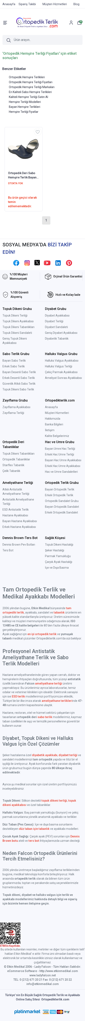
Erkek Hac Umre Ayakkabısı (62, 466)
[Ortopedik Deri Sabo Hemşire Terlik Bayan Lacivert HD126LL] (23, 148)
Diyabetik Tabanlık (56, 338)
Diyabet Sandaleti (56, 327)
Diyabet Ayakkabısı (57, 315)
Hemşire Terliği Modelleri (25, 102)
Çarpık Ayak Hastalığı (58, 561)
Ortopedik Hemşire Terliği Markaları (31, 87)
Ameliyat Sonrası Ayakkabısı (63, 378)
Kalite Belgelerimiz (57, 436)
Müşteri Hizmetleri (57, 412)
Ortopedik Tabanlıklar (16, 459)
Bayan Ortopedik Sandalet (62, 506)
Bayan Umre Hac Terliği (60, 448)
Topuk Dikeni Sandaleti (17, 332)
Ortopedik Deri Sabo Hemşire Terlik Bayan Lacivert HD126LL (22, 175)
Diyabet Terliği (54, 321)
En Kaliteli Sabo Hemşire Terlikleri (30, 92)
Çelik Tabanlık (11, 471)
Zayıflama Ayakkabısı (16, 407)
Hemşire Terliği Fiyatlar (23, 111)
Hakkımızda (52, 418)
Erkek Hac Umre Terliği (59, 454)
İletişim (49, 430)
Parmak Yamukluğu (58, 556)
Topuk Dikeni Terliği (14, 315)
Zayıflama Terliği (13, 412)
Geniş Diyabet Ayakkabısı (61, 332)
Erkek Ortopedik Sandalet (61, 512)
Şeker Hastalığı (54, 550)
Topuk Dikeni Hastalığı (59, 544)
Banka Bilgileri (54, 424)
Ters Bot (7, 550)
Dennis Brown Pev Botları (18, 544)
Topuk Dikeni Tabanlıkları (18, 327)
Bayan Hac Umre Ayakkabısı (63, 460)
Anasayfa (51, 407)
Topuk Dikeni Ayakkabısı (18, 321)
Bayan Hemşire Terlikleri (24, 106)
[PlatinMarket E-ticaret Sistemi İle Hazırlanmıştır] (27, 1012)
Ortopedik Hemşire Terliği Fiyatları (30, 82)
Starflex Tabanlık (13, 465)
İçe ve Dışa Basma (57, 567)
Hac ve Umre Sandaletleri (61, 471)
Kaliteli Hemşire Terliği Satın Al (28, 97)
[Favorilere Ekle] (37, 131)
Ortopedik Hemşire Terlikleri (27, 77)
